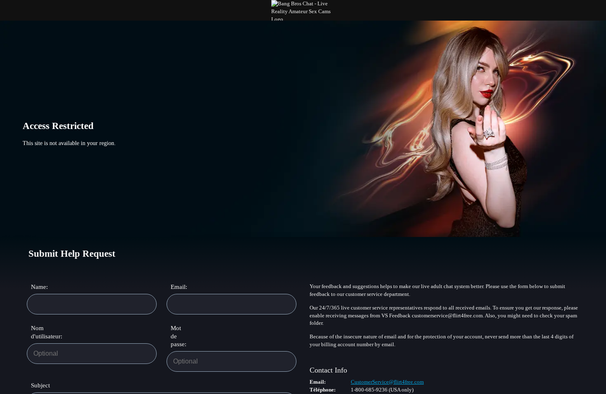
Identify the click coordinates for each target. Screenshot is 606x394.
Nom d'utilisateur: (39, 332)
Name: (39, 287)
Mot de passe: (178, 336)
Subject (40, 385)
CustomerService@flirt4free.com (387, 382)
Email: (179, 287)
